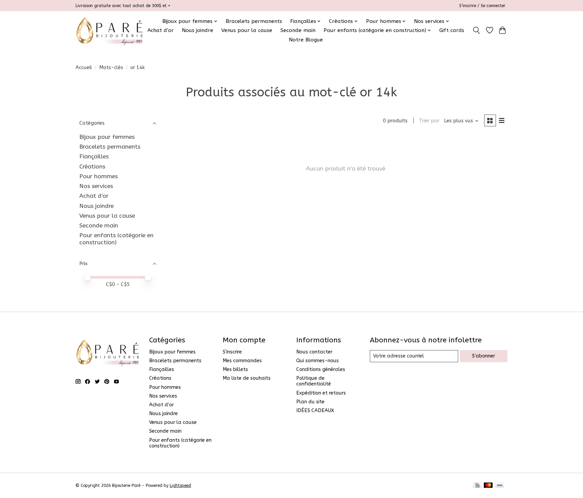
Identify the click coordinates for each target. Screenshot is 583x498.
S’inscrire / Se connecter (482, 5)
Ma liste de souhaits (247, 378)
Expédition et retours (321, 393)
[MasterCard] (488, 486)
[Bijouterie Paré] (109, 30)
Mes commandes (242, 361)
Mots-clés (111, 67)
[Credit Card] (477, 486)
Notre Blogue (306, 40)
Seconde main (297, 30)
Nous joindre (197, 30)
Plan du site (310, 402)
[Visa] (499, 486)
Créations (92, 166)
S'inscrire (232, 352)
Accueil (84, 67)
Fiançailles (94, 156)
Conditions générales (320, 369)
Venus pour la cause (246, 30)
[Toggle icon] (476, 30)
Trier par (429, 121)
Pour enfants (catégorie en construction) (116, 239)
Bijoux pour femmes (107, 137)
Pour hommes (98, 176)
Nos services (96, 186)
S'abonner (483, 356)
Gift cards (451, 30)
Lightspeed (180, 485)
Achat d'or (160, 30)
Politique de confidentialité (313, 381)
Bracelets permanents (254, 21)
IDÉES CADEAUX (315, 410)
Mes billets (235, 369)
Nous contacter (314, 352)
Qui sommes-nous (317, 361)
